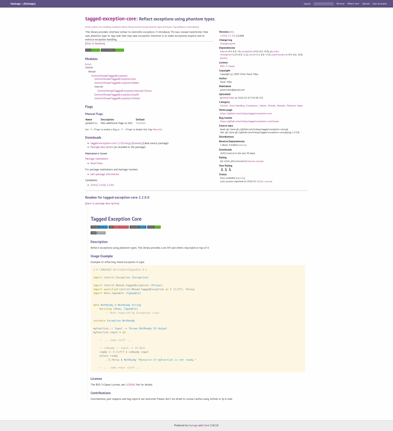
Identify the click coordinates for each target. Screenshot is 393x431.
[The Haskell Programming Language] (138, 227)
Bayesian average (255, 161)
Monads (281, 105)
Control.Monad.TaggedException (109, 75)
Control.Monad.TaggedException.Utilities (117, 98)
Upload (366, 3)
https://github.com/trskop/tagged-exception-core (246, 113)
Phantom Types (295, 105)
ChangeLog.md (227, 43)
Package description (101, 147)
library (130, 27)
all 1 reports (266, 181)
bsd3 (88, 27)
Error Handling (237, 105)
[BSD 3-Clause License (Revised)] (154, 227)
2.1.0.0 (102, 185)
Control (224, 105)
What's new (353, 3)
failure (124, 27)
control (94, 27)
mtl (251, 54)
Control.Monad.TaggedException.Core (115, 79)
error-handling (104, 27)
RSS (231, 32)
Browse (340, 3)
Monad (272, 105)
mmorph (224, 54)
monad (137, 27)
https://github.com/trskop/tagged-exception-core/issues (249, 121)
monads (144, 27)
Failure (263, 105)
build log (240, 178)
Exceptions (252, 105)
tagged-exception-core (110, 18)
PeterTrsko (96, 163)
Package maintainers (96, 158)
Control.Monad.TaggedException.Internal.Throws (124, 90)
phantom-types (155, 27)
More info (157, 129)
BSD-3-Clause (227, 66)
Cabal (206, 425)
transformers (278, 54)
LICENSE (130, 384)
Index (88, 64)
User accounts (379, 3)
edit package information (104, 174)
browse (136, 143)
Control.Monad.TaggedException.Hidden (116, 82)
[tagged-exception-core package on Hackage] (99, 227)
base (222, 51)
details (224, 58)
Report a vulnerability (189, 27)
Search (307, 3)
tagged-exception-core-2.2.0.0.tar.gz (110, 143)
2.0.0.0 (93, 185)
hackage (193, 425)
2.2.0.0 (110, 185)
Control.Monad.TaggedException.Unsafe (116, 94)
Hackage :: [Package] (23, 3)
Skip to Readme (95, 43)
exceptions (116, 27)
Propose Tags (171, 27)
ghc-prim (274, 51)
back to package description (102, 203)
